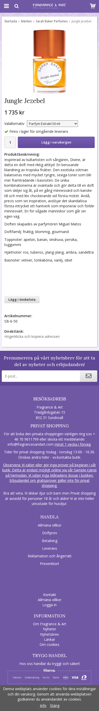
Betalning (49, 540)
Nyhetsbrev (49, 634)
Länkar (49, 639)
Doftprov (49, 532)
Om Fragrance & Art (49, 623)
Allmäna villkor (49, 525)
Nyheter (49, 629)
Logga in (49, 604)
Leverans (49, 548)
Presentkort (49, 563)
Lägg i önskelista (22, 299)
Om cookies (49, 644)
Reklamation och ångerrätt (50, 556)
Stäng (54, 705)
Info (43, 705)
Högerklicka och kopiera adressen (32, 336)
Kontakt (49, 594)
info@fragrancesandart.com (31, 444)
